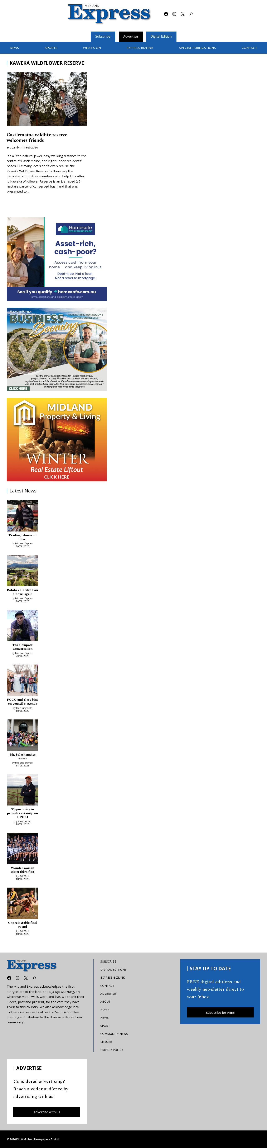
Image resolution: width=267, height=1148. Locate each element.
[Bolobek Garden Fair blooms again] (22, 571)
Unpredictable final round (22, 925)
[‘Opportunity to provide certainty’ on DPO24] (22, 790)
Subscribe (103, 36)
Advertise (130, 36)
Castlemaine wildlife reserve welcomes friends (37, 137)
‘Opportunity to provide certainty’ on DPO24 (22, 813)
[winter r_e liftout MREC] (57, 439)
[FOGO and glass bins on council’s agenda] (22, 681)
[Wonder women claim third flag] (22, 849)
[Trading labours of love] (22, 516)
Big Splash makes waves (23, 757)
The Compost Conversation (23, 647)
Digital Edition (161, 36)
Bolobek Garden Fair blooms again (22, 592)
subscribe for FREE (220, 1012)
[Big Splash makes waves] (22, 735)
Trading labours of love (23, 537)
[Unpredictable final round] (22, 904)
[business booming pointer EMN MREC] (57, 349)
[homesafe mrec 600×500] (57, 259)
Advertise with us (47, 1112)
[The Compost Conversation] (22, 626)
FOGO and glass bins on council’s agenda (22, 702)
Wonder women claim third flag (22, 870)
